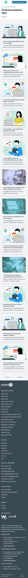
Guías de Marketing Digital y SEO (9, 473)
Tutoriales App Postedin (7, 479)
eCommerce (4, 450)
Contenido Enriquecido (7, 427)
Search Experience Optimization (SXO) (11, 417)
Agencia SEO (4, 393)
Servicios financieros (6, 453)
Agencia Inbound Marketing (8, 422)
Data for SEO (4, 411)
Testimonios (4, 494)
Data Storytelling (5, 429)
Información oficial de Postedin (9, 492)
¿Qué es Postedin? (6, 489)
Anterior (7, 377)
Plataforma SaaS (5, 432)
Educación (4, 448)
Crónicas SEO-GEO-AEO (9, 7)
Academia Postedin (6, 468)
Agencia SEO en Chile (6, 404)
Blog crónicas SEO (6, 466)
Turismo (3, 456)
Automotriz (4, 445)
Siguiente (20, 377)
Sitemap (3, 497)
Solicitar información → (19, 2)
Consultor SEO (5, 409)
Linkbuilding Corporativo (7, 419)
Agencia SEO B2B (5, 406)
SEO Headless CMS (6, 435)
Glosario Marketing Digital (7, 471)
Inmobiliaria (4, 443)
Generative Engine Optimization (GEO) (11, 414)
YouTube (3, 508)
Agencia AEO (4, 396)
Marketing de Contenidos (7, 424)
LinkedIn (3, 505)
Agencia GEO (4, 399)
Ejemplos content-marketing (8, 481)
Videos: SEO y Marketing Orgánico (10, 476)
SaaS (2, 458)
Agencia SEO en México (7, 401)
